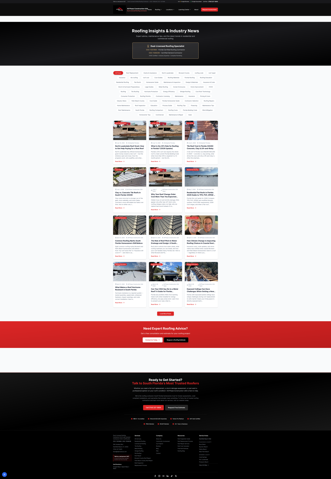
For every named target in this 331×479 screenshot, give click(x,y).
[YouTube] (163, 476)
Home (150, 9)
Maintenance (179, 96)
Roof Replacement (132, 73)
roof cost (146, 77)
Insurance (192, 96)
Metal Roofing (163, 87)
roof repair (212, 73)
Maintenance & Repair (176, 115)
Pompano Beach (203, 462)
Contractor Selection (191, 101)
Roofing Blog (181, 451)
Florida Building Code (190, 110)
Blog (157, 448)
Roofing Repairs (209, 101)
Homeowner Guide (152, 82)
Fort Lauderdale (203, 459)
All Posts (118, 73)
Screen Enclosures (179, 87)
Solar (190, 115)
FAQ (157, 451)
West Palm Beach (204, 451)
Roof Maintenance (124, 110)
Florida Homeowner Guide (170, 101)
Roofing (157, 9)
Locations (169, 9)
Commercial (160, 115)
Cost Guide (153, 101)
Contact (158, 453)
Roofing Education (206, 77)
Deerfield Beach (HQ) (205, 439)
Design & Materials (192, 82)
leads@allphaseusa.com (120, 451)
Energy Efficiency (169, 91)
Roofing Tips (181, 105)
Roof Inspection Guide (184, 439)
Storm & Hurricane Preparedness (129, 87)
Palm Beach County (138, 101)
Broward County (184, 73)
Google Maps (117, 466)
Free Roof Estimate (183, 448)
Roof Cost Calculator (183, 446)
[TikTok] (172, 476)
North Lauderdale (167, 73)
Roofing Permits (145, 96)
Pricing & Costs (205, 96)
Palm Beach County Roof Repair (144, 460)
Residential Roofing (122, 82)
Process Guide (167, 105)
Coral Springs (203, 457)
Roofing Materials (173, 77)
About (196, 9)
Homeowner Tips (144, 115)
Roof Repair (138, 455)
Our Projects (159, 443)
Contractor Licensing (163, 96)
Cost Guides (158, 77)
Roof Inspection (140, 105)
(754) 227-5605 (213, 1)
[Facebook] (155, 476)
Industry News (121, 101)
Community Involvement (163, 441)
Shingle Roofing (185, 91)
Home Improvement (197, 87)
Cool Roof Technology (203, 91)
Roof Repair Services (183, 443)
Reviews (158, 446)
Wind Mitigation (207, 110)
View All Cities (203, 465)
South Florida (140, 110)
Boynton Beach (203, 446)
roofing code (199, 73)
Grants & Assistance (150, 73)
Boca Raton (202, 444)
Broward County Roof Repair (143, 458)
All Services (138, 439)
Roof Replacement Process (185, 441)
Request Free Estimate (176, 407)
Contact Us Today (151, 340)
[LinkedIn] (168, 476)
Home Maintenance (123, 105)
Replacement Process (141, 465)
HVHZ (211, 87)
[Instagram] (159, 476)
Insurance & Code (209, 82)
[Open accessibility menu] (4, 474)
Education (154, 105)
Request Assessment (209, 9)
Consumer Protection (128, 96)
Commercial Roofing (140, 443)
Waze (114, 468)
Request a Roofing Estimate (176, 340)
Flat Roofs (137, 82)
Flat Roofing (138, 453)
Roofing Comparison (156, 110)
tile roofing (134, 77)
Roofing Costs (173, 110)
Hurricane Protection (151, 91)
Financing (194, 105)
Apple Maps (125, 466)
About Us (158, 439)
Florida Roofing (190, 77)
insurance (122, 77)
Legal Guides (149, 87)
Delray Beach (203, 449)
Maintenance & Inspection (172, 82)
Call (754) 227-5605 (153, 407)
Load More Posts (165, 314)
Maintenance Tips (208, 105)
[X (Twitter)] (176, 476)
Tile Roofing (135, 91)
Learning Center (184, 9)
